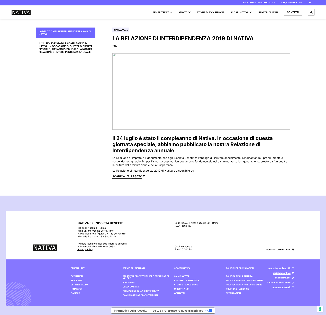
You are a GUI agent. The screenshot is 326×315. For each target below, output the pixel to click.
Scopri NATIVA (182, 268)
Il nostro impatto (291, 2)
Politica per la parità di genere (244, 285)
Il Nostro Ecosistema (186, 280)
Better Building (80, 285)
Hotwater (76, 289)
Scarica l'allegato (127, 176)
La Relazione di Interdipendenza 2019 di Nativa (65, 33)
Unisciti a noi (181, 289)
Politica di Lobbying (237, 289)
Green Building (131, 287)
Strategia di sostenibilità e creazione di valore (146, 277)
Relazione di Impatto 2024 (258, 2)
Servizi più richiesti (134, 268)
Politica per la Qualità (239, 276)
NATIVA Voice (121, 30)
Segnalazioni (233, 293)
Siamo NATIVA (181, 276)
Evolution (77, 276)
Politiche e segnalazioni (240, 268)
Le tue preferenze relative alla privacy (178, 310)
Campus (75, 293)
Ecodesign (128, 283)
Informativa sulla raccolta (130, 310)
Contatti (293, 12)
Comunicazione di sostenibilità (140, 295)
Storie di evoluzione (186, 285)
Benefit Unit (78, 268)
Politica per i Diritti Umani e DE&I (244, 280)
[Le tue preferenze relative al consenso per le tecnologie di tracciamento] (320, 309)
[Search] (311, 12)
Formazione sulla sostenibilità (141, 291)
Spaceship (76, 280)
